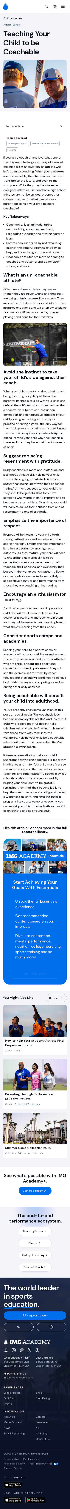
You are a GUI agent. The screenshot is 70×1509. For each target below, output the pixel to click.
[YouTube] (6, 1350)
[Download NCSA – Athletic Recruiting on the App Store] (13, 1500)
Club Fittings (43, 1398)
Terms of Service (13, 1468)
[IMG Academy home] (7, 6)
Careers (40, 1416)
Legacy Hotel (12, 1392)
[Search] (46, 6)
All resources (14, 18)
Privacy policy (11, 1459)
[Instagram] (14, 1350)
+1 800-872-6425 (15, 1373)
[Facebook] (37, 1350)
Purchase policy (32, 1459)
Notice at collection (14, 1463)
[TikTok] (21, 1350)
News (7, 1428)
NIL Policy (41, 1433)
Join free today (35, 974)
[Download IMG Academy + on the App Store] (13, 1485)
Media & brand (13, 1422)
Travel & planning (14, 1433)
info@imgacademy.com (18, 1377)
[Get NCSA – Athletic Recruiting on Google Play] (35, 1500)
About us (9, 1416)
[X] (29, 1350)
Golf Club (9, 1398)
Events (8, 1403)
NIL (37, 1428)
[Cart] (55, 6)
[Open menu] (63, 6)
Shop (39, 1392)
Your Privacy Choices (40, 1463)
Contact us (43, 1439)
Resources (42, 1422)
